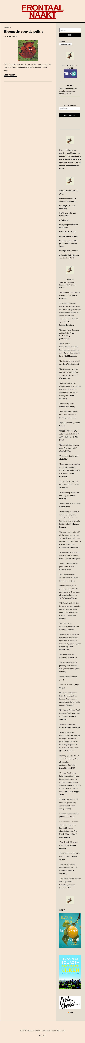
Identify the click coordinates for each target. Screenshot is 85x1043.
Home (42, 1035)
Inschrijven (69, 115)
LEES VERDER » (10, 75)
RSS (71, 1012)
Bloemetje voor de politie (23, 31)
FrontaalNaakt (42, 11)
